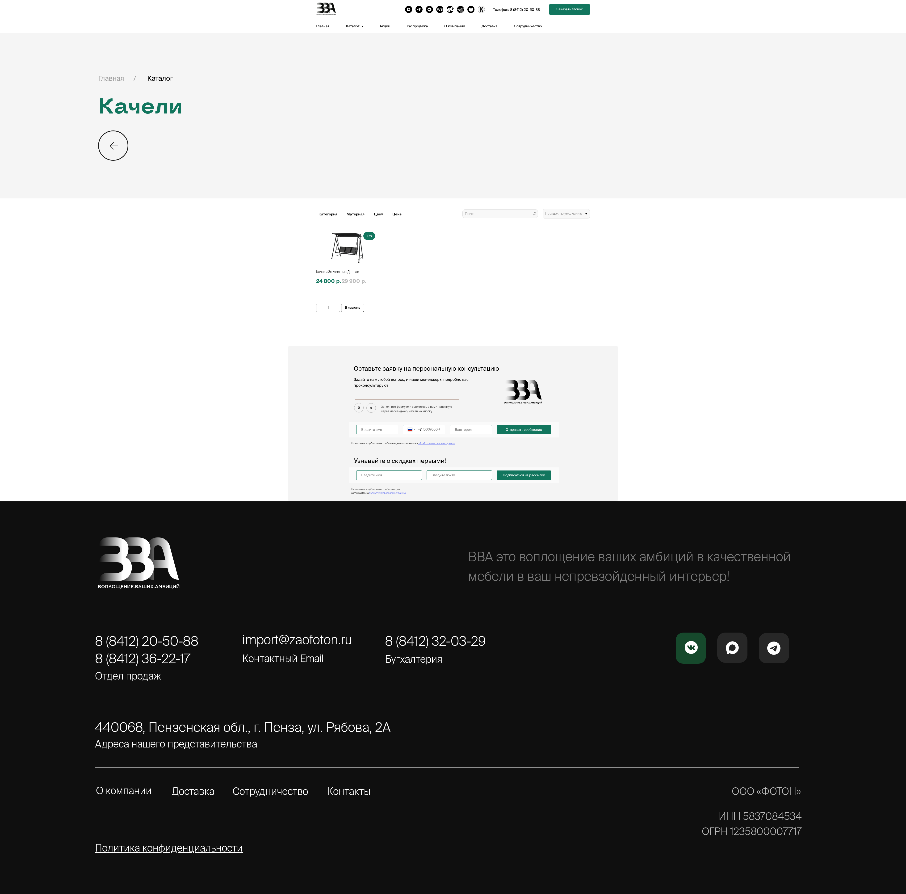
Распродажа (417, 26)
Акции (385, 26)
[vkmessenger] (429, 9)
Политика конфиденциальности (169, 847)
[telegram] (419, 9)
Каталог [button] (353, 26)
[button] (569, 9)
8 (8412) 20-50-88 (525, 10)
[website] (439, 9)
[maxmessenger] (408, 9)
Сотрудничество (528, 26)
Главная (322, 26)
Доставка (489, 26)
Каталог (160, 78)
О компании (454, 26)
